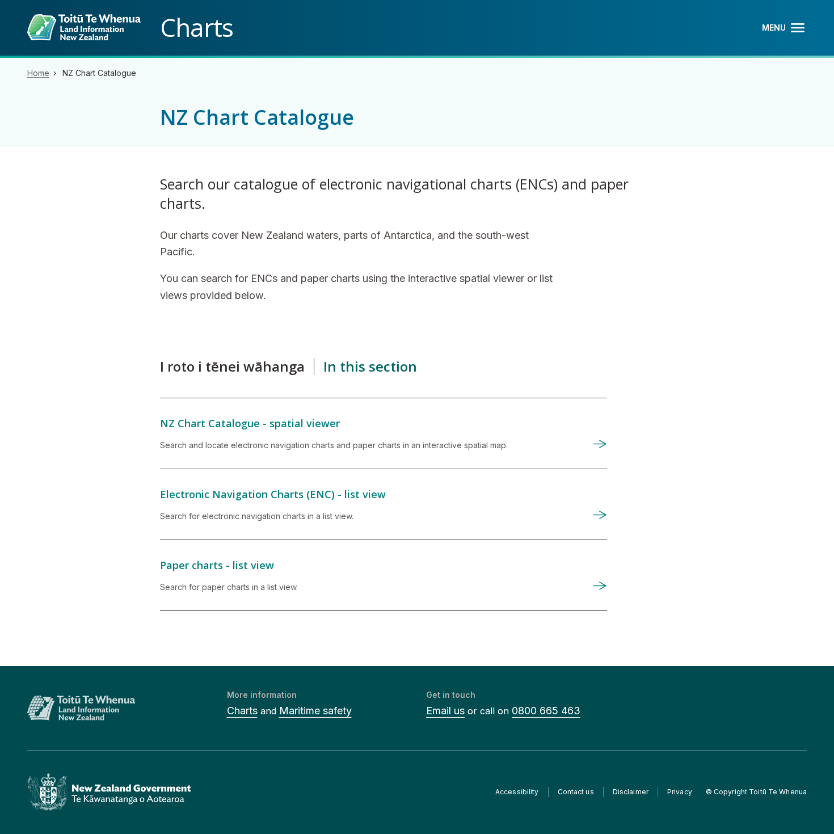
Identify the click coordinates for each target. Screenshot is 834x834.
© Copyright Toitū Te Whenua (756, 791)
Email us (445, 711)
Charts (242, 711)
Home (38, 73)
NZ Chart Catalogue (99, 73)
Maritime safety (315, 711)
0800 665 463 (546, 711)
